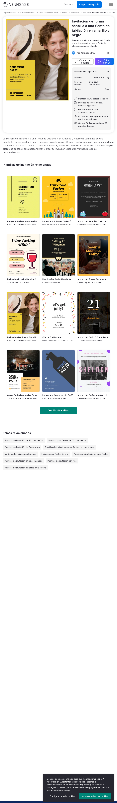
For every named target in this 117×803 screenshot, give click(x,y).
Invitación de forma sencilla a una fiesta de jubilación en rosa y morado (93, 395)
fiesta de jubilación (70, 13)
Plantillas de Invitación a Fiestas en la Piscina (25, 467)
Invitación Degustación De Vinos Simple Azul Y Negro (58, 395)
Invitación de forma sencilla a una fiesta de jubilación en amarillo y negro (23, 337)
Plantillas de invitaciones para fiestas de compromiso (69, 447)
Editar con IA (106, 61)
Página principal (9, 13)
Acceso (68, 4)
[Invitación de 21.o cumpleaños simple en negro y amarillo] (93, 313)
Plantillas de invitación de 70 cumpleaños (24, 440)
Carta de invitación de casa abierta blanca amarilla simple (23, 395)
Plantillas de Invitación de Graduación (22, 447)
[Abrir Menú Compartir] (108, 53)
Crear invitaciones (28, 13)
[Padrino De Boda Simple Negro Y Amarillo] (58, 255)
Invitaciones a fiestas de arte (55, 454)
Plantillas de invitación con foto (62, 461)
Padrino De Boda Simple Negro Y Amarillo (58, 279)
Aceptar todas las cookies (95, 796)
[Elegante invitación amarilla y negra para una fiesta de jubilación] (23, 197)
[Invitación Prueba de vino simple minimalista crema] (23, 255)
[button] (83, 61)
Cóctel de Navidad (52, 337)
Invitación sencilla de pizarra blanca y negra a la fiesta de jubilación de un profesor (93, 221)
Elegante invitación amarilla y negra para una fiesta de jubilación (23, 221)
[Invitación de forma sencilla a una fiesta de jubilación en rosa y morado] (93, 371)
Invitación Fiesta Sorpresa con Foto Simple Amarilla (93, 279)
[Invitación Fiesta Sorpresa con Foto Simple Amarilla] (93, 255)
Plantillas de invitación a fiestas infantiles (23, 461)
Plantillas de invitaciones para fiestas (91, 454)
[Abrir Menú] (111, 4)
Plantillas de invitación (49, 13)
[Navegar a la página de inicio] (16, 4)
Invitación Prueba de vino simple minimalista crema (23, 279)
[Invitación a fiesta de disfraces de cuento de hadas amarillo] (58, 197)
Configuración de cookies (62, 796)
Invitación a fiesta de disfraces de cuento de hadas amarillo (58, 221)
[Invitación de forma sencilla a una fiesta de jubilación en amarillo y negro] (23, 313)
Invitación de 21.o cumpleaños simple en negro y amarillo (93, 337)
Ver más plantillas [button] (58, 410)
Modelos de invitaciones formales (20, 454)
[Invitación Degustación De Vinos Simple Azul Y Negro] (58, 371)
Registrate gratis (89, 4)
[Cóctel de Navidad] (58, 313)
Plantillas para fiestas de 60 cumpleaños (67, 440)
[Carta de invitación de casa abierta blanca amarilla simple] (23, 371)
